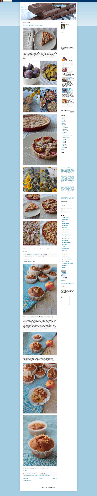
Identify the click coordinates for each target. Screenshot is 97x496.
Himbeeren (63, 172)
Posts (64, 210)
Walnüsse (62, 198)
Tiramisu (62, 189)
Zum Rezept (25, 251)
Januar (64, 147)
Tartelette (64, 246)
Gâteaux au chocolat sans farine (69, 58)
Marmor (71, 187)
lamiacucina (64, 227)
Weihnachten (69, 182)
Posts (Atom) (29, 480)
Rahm (73, 176)
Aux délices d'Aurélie (66, 217)
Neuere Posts (25, 478)
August (64, 132)
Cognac (66, 190)
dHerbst (72, 198)
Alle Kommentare (66, 212)
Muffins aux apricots (29, 262)
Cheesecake (72, 186)
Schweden (72, 196)
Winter (73, 180)
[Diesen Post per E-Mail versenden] (41, 254)
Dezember (65, 126)
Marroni (66, 178)
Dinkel (67, 177)
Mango (73, 179)
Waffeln (73, 197)
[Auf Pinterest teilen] (46, 254)
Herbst (70, 176)
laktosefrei (72, 189)
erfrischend (67, 189)
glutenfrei (69, 171)
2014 (63, 120)
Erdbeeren (72, 175)
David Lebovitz (65, 225)
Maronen (62, 180)
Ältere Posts (54, 478)
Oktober (64, 129)
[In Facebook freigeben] (45, 254)
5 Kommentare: (36, 254)
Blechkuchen (63, 190)
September (65, 130)
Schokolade (67, 170)
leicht (62, 173)
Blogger (53, 487)
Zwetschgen (42, 256)
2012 (63, 123)
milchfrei (62, 177)
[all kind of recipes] (64, 273)
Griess (73, 182)
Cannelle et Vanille (65, 261)
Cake (66, 169)
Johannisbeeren (68, 179)
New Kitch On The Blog (66, 257)
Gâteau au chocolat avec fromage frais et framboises (70, 90)
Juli (64, 133)
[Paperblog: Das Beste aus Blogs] (64, 278)
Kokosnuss (72, 181)
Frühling (73, 191)
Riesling (69, 188)
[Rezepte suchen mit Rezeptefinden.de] (70, 283)
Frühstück (63, 178)
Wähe (65, 198)
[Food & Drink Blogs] (63, 272)
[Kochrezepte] (64, 283)
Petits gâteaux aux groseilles (70, 68)
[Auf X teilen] (44, 254)
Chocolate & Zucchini (66, 234)
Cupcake (65, 191)
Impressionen (64, 171)
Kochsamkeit (64, 265)
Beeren (72, 170)
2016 (63, 118)
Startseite (40, 478)
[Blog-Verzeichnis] (63, 276)
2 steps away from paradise (67, 263)
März (64, 144)
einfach (36, 475)
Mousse (66, 180)
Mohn (73, 187)
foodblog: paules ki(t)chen (67, 259)
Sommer (63, 169)
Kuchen (72, 168)
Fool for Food (64, 250)
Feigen (70, 191)
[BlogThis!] (42, 254)
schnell (62, 175)
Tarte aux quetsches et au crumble (33, 25)
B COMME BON (65, 231)
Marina (68, 24)
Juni (64, 139)
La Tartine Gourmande (66, 242)
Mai (64, 141)
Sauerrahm (72, 188)
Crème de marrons (64, 187)
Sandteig (68, 196)
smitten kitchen (65, 219)
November (65, 127)
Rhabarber (70, 180)
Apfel (68, 175)
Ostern (62, 188)
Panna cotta (66, 188)
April (64, 142)
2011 (63, 124)
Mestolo (63, 221)
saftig (48, 475)
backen (27, 256)
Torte (70, 197)
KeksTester (64, 244)
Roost (63, 267)
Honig (68, 187)
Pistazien (72, 178)
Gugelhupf (63, 176)
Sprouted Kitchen (65, 229)
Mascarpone (63, 182)
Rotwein (65, 196)
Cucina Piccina (65, 236)
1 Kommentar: (36, 473)
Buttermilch (67, 186)
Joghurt (43, 475)
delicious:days (65, 252)
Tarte (35, 256)
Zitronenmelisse (68, 198)
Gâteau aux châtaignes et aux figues (70, 78)
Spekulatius (63, 197)
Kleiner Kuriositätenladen (67, 238)
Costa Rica (70, 190)
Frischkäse (39, 475)
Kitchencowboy (65, 240)
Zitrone (72, 172)
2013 (63, 121)
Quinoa (62, 196)
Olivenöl (69, 178)
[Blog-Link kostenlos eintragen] (64, 274)
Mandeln (33, 256)
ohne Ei (67, 176)
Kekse (68, 181)
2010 (63, 149)
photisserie (64, 254)
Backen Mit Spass (65, 223)
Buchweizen (63, 186)
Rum (65, 175)
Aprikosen (27, 475)
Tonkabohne (67, 197)
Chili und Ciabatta (65, 248)
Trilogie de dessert (70, 99)
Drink (68, 191)
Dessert (30, 256)
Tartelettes (38, 256)
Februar (64, 145)
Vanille (62, 170)
